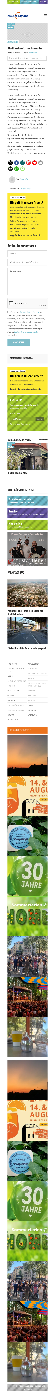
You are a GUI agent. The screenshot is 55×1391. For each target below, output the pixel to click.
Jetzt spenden (12, 721)
